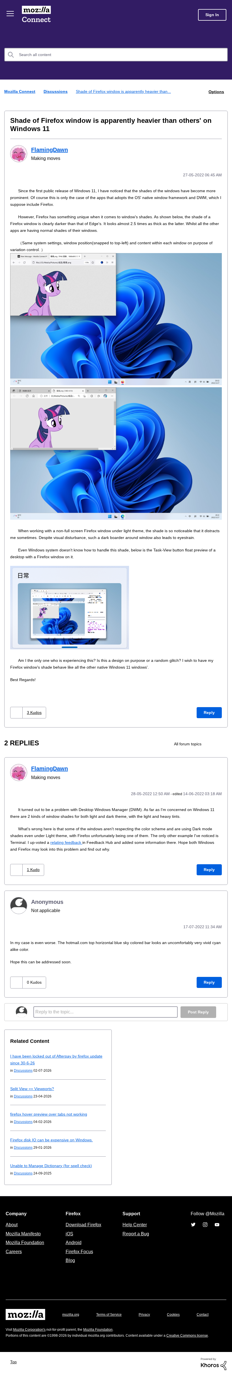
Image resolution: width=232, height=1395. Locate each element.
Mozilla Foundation (26, 1247)
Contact (12, 1330)
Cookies (180, 1319)
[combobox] (116, 54)
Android (73, 1247)
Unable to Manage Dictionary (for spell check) (54, 1170)
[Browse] (11, 13)
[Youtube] (217, 1229)
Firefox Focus (79, 1256)
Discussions (57, 91)
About (12, 1229)
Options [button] (216, 91)
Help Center (133, 1229)
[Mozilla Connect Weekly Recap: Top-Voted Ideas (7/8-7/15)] (213, 749)
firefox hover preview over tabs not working (52, 1118)
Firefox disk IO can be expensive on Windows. (54, 1144)
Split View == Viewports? (34, 1093)
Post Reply (198, 1017)
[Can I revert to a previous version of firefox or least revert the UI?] (223, 749)
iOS (68, 1238)
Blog (69, 1265)
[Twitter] (193, 1229)
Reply (209, 718)
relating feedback (97, 847)
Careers (14, 1256)
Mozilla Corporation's (32, 1343)
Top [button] (15, 1381)
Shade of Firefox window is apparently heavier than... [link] (127, 91)
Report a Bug (135, 1238)
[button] (17, 718)
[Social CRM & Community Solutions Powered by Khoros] (213, 1383)
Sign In (212, 14)
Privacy (149, 1319)
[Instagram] (205, 1229)
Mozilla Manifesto (25, 1238)
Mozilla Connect (37, 15)
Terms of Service (112, 1319)
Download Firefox (83, 1229)
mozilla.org (71, 1319)
